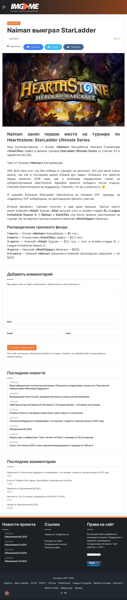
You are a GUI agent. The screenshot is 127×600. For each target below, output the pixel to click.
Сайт (68, 333)
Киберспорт (67, 588)
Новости (8, 583)
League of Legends (82, 583)
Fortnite (52, 583)
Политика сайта (52, 547)
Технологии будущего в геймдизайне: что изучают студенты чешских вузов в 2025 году (65, 472)
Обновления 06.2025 (30, 488)
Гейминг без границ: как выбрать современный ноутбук (43, 480)
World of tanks (52, 588)
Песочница (14, 23)
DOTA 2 (42, 583)
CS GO (34, 583)
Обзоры (79, 588)
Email (10, 333)
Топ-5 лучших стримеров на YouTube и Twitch (42, 496)
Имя (9, 321)
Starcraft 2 (118, 583)
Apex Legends (21, 583)
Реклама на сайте (53, 541)
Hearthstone (64, 583)
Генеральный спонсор (56, 544)
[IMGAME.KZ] (25, 7)
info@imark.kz (62, 534)
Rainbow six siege (102, 583)
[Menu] (3, 8)
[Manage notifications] (6, 593)
